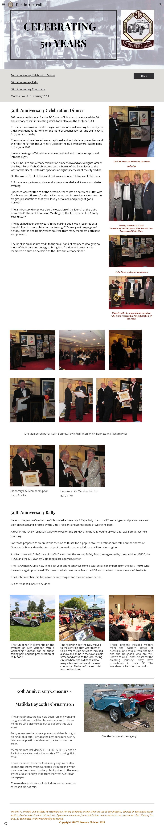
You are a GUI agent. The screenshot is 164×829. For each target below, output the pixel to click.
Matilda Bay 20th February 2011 (30, 96)
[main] (63, 35)
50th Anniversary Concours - (28, 89)
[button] (4, 4)
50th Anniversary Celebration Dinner (33, 75)
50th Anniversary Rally (24, 82)
